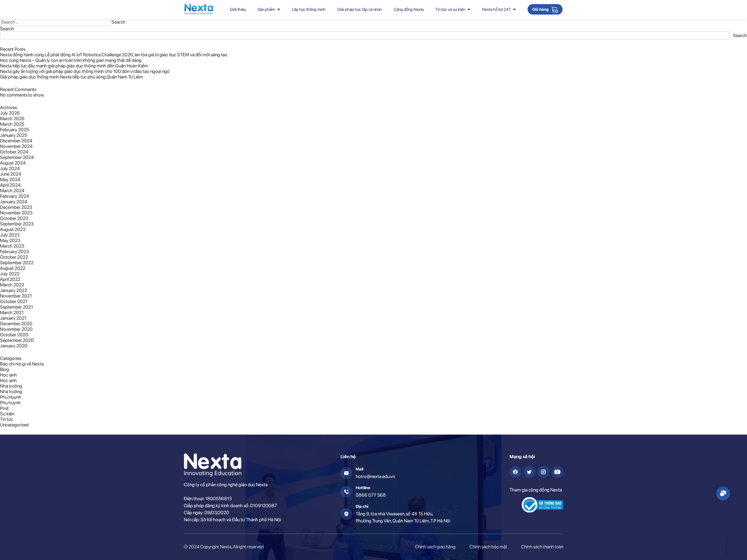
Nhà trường (11, 386)
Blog (4, 369)
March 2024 (12, 190)
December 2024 (16, 141)
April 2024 (10, 185)
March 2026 (12, 118)
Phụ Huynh (10, 397)
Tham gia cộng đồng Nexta (535, 490)
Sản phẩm (266, 9)
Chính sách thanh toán (542, 547)
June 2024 (10, 174)
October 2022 (14, 257)
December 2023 (16, 207)
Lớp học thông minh (309, 9)
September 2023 (17, 224)
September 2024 (17, 157)
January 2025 (13, 135)
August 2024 (13, 163)
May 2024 (10, 179)
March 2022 (12, 285)
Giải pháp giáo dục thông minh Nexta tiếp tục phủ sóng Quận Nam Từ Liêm (71, 77)
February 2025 (14, 129)
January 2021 (13, 318)
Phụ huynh (10, 402)
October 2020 (14, 334)
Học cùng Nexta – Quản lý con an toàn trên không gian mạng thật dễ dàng (71, 60)
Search (7, 29)
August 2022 (12, 268)
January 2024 (13, 201)
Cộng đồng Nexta (409, 9)
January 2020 (13, 346)
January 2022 (13, 290)
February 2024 (14, 196)
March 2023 (12, 246)
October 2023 (14, 218)
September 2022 (17, 262)
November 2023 (16, 213)
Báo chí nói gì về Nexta (22, 364)
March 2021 (12, 312)
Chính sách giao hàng (435, 547)
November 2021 (16, 296)
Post (4, 408)
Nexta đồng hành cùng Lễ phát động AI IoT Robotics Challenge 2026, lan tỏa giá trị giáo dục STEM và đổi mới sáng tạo (113, 54)
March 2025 (12, 124)
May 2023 (10, 240)
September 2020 (17, 340)
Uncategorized (14, 425)
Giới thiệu (238, 9)
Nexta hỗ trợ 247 (496, 9)
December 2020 (16, 323)
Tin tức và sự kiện (450, 9)
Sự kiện (7, 413)
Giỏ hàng (540, 9)
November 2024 (16, 146)
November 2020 (16, 329)
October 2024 (14, 152)
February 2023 (14, 251)
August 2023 (12, 229)
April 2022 (10, 279)
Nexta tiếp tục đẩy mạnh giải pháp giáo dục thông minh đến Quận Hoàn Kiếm (74, 66)
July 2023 (10, 235)
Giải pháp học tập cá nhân (359, 9)
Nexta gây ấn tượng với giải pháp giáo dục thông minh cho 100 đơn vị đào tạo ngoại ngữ (85, 71)
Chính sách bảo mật (488, 547)
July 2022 (10, 273)
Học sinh (8, 375)
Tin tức (6, 419)
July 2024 (10, 168)
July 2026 (10, 113)
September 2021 (16, 307)
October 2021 (13, 301)
